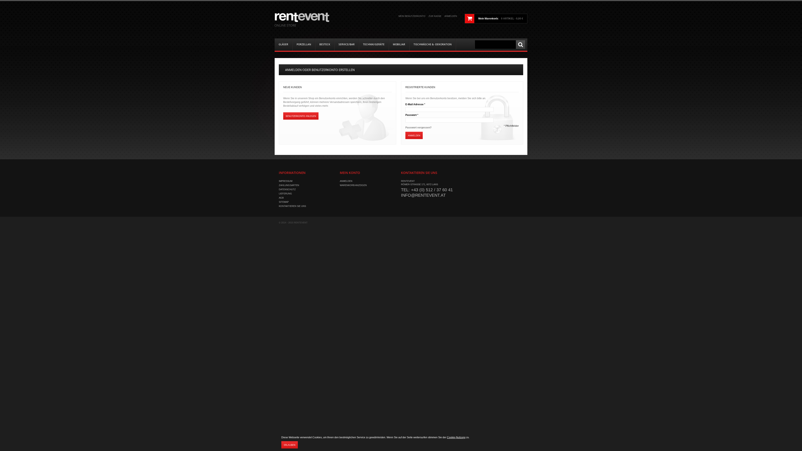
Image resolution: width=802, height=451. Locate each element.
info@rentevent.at (423, 195)
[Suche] (520, 44)
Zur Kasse (435, 16)
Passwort (411, 115)
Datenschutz (287, 189)
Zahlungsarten (289, 185)
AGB (281, 197)
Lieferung (285, 193)
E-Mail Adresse (414, 104)
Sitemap (284, 202)
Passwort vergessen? (418, 127)
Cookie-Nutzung (456, 437)
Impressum (285, 181)
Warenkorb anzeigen (353, 185)
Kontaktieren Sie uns (292, 206)
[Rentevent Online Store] (302, 20)
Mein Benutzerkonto (411, 16)
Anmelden (450, 16)
